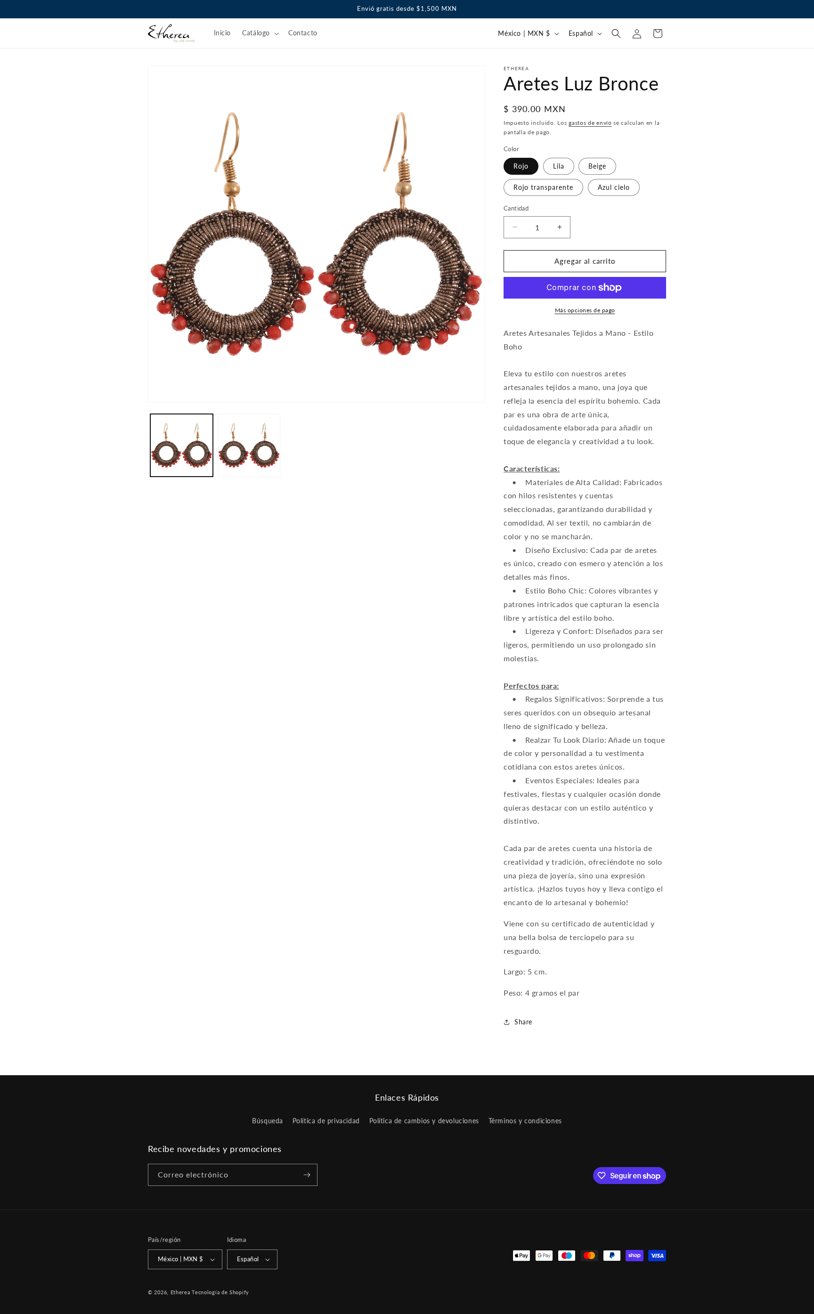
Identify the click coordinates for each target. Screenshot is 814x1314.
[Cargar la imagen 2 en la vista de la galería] (249, 445)
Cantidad (516, 208)
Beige (597, 166)
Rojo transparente (543, 187)
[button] (259, 33)
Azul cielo (614, 187)
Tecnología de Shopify (220, 1292)
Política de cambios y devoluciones (424, 1121)
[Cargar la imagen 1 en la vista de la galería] (181, 445)
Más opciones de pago (585, 310)
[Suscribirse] (306, 1175)
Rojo (521, 166)
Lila (558, 166)
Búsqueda (267, 1121)
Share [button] (523, 1022)
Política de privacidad (326, 1121)
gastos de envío (590, 122)
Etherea (180, 1292)
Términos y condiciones (525, 1121)
